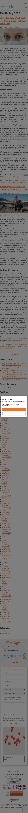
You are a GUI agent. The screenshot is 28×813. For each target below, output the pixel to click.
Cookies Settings (14, 413)
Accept (14, 409)
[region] (14, 406)
